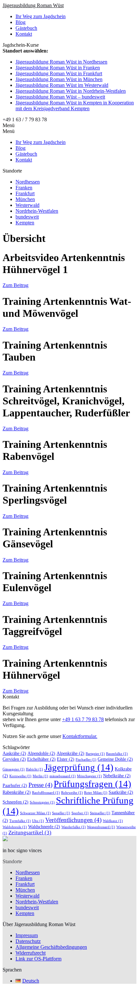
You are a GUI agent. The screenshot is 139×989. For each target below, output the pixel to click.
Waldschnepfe (44, 826)
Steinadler (100, 813)
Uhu (38, 821)
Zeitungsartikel (29, 832)
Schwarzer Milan (35, 813)
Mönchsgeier (89, 776)
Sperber (80, 813)
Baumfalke (117, 754)
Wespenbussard (101, 827)
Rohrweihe (72, 792)
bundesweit (27, 217)
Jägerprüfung (78, 767)
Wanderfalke (73, 827)
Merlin (40, 776)
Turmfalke (20, 821)
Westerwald (27, 205)
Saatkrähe (121, 792)
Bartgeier (95, 754)
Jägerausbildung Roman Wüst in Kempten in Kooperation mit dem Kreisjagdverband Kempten (75, 105)
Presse (40, 784)
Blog (21, 22)
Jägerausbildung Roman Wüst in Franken (58, 67)
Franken (24, 187)
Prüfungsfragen (92, 784)
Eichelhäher (41, 759)
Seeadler (61, 813)
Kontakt (24, 34)
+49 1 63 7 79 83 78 (83, 719)
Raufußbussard (46, 792)
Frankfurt (25, 193)
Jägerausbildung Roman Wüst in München (59, 79)
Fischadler (86, 759)
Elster (65, 759)
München (25, 199)
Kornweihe (20, 776)
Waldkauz (113, 821)
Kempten (25, 222)
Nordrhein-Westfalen (37, 211)
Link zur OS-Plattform (38, 958)
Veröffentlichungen (73, 819)
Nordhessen (28, 182)
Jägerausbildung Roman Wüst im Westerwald (62, 85)
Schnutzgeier (42, 802)
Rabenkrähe (17, 792)
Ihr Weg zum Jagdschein (41, 16)
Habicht (34, 769)
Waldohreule (15, 827)
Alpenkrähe (70, 753)
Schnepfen (15, 801)
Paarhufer (15, 785)
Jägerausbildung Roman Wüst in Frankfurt (59, 73)
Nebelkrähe (117, 775)
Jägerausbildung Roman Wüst (33, 5)
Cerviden (14, 759)
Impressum (27, 935)
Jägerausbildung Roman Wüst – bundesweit (60, 97)
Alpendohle (41, 753)
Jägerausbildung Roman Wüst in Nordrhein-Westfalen (71, 91)
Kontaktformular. (79, 736)
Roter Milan (95, 792)
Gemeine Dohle (115, 759)
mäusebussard (62, 776)
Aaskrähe (14, 753)
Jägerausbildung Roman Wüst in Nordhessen (61, 62)
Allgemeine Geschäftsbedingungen (51, 947)
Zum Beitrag (15, 285)
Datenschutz (28, 941)
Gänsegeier (14, 769)
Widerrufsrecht (31, 953)
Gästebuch (26, 28)
